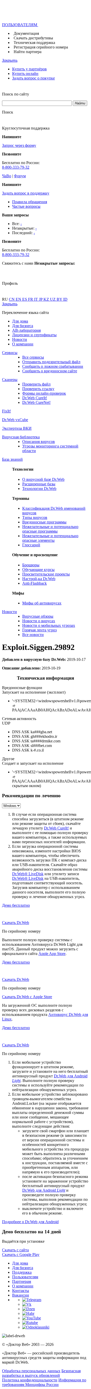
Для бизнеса (22, 326)
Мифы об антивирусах (41, 603)
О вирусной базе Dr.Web (43, 479)
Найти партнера (27, 52)
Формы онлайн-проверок (44, 393)
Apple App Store (51, 953)
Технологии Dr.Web (39, 488)
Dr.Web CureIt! (34, 398)
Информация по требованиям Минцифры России (44, 1382)
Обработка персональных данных (31, 1371)
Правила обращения (29, 202)
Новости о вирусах (38, 621)
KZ (46, 299)
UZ (53, 299)
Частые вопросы (26, 206)
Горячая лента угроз (39, 630)
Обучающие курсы (38, 569)
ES (25, 299)
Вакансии (20, 1295)
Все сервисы (33, 357)
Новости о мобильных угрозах (48, 625)
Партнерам (21, 1281)
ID (65, 299)
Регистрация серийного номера (41, 47)
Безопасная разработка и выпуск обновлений (41, 1373)
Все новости (33, 634)
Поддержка (22, 1272)
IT (36, 299)
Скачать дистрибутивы (33, 38)
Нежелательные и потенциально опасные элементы (50, 538)
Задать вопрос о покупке (33, 78)
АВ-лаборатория (26, 330)
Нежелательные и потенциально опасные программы (50, 528)
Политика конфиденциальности (29, 1380)
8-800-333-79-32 (15, 167)
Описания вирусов (38, 441)
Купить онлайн (25, 73)
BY (60, 299)
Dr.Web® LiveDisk (27, 874)
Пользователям (25, 1277)
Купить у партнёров (29, 69)
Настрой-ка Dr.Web (38, 579)
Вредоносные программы (44, 522)
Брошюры (30, 565)
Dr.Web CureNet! (36, 402)
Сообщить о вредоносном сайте (49, 371)
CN (12, 299)
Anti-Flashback (34, 583)
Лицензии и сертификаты (34, 335)
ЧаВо (6, 176)
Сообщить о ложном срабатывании (52, 366)
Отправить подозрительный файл (51, 362)
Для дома (20, 321)
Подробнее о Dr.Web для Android (30, 1222)
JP (41, 299)
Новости (19, 339)
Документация (26, 33)
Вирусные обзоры (37, 616)
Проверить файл (36, 384)
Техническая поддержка (34, 42)
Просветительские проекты (46, 574)
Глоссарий (31, 545)
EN (19, 299)
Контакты (20, 1290)
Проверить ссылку (38, 389)
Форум (20, 176)
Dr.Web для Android (43, 1190)
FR (31, 299)
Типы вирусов (34, 517)
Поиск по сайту (15, 94)
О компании (22, 344)
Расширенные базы (38, 484)
